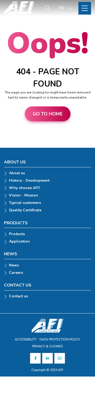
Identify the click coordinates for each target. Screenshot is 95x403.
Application (19, 241)
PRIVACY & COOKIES (47, 346)
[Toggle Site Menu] (84, 8)
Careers (16, 273)
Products (17, 234)
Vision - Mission (23, 195)
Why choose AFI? (24, 188)
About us (17, 173)
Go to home (48, 114)
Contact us (18, 296)
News (14, 265)
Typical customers (25, 203)
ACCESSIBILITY (26, 339)
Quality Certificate (25, 210)
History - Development (29, 180)
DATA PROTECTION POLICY (60, 339)
